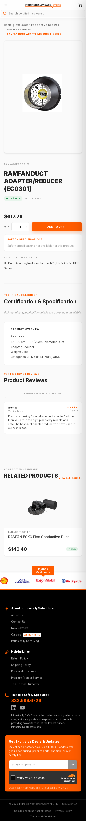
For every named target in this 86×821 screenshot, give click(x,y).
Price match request (24, 671)
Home (8, 25)
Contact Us (18, 621)
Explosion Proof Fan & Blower (37, 25)
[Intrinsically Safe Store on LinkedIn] (13, 707)
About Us (17, 615)
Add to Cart (56, 226)
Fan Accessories (19, 29)
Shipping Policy (21, 664)
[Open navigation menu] (6, 5)
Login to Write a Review (43, 393)
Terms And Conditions (43, 816)
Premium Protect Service (27, 677)
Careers (25, 634)
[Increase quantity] (26, 226)
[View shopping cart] (80, 5)
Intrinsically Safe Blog (25, 641)
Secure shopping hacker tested (32, 810)
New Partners (19, 628)
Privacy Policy (63, 810)
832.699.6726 (26, 700)
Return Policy (19, 658)
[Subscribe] (72, 764)
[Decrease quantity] (14, 226)
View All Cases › (70, 478)
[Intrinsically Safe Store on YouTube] (22, 707)
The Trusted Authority (25, 684)
